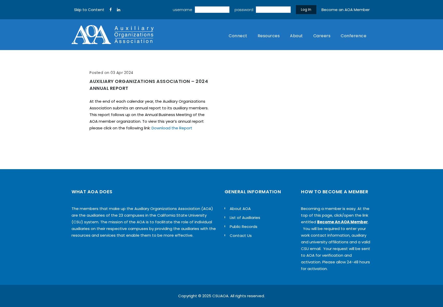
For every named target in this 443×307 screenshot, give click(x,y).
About (296, 36)
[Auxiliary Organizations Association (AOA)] (113, 34)
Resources (269, 36)
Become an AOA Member (345, 9)
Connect (238, 36)
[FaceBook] (110, 9)
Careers (322, 36)
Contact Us (241, 235)
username (182, 9)
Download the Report (172, 128)
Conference (353, 36)
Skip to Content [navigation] (89, 9)
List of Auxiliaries (245, 217)
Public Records (243, 226)
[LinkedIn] (118, 9)
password (244, 9)
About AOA (240, 208)
